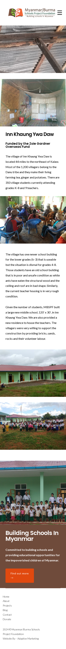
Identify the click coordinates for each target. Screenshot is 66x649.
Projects (7, 605)
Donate (7, 619)
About (6, 600)
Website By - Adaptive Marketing (21, 638)
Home (6, 596)
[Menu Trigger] (60, 12)
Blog (5, 610)
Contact (7, 614)
